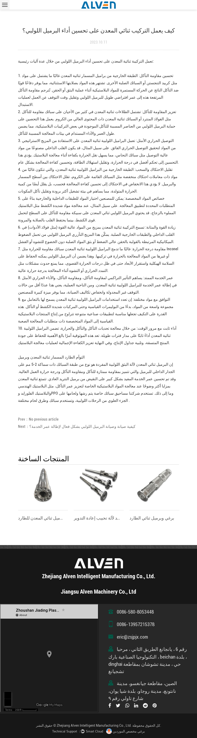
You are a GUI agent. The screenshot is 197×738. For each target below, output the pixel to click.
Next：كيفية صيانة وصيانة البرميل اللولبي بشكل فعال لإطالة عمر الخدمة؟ (76, 426)
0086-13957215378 (135, 624)
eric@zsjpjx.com (132, 637)
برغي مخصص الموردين (129, 731)
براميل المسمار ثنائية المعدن (83, 75)
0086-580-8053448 (135, 612)
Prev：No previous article (38, 419)
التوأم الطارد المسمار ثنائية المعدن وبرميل (51, 357)
